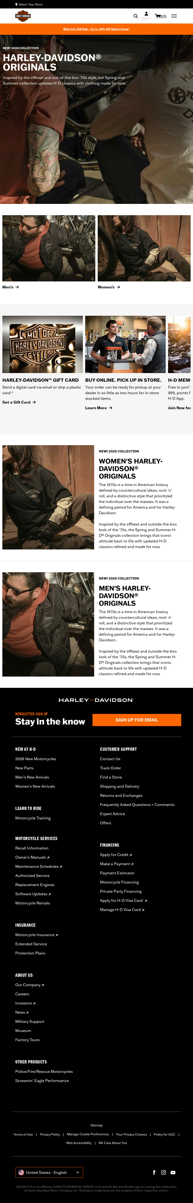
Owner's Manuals (30, 857)
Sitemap (96, 1125)
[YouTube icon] (173, 1172)
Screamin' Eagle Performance (42, 1080)
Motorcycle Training (33, 818)
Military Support (29, 1021)
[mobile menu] (173, 15)
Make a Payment (115, 863)
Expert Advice (112, 813)
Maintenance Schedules (37, 866)
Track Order (110, 768)
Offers (105, 823)
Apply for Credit (114, 854)
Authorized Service (32, 875)
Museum (23, 1030)
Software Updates (31, 894)
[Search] (136, 16)
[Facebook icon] (154, 1172)
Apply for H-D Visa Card (122, 900)
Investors (23, 1003)
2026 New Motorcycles (35, 758)
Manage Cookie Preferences (88, 1134)
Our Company (27, 984)
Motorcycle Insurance (34, 934)
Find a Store (111, 777)
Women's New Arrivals (35, 786)
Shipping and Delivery (119, 786)
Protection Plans (30, 953)
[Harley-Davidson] (96, 700)
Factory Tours (27, 1039)
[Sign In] (146, 16)
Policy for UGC (164, 1134)
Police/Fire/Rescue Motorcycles (44, 1071)
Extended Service (31, 944)
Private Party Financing (121, 891)
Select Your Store (31, 4)
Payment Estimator (117, 873)
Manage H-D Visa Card (120, 909)
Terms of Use (23, 1134)
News (20, 1012)
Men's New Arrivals (32, 777)
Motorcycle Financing (119, 882)
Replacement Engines (34, 884)
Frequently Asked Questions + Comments (137, 804)
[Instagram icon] (163, 1172)
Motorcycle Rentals (32, 903)
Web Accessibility (79, 1143)
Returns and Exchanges (121, 795)
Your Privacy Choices (131, 1134)
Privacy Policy (50, 1134)
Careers (22, 994)
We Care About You (113, 1143)
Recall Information (31, 848)
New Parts (24, 768)
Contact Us (110, 758)
